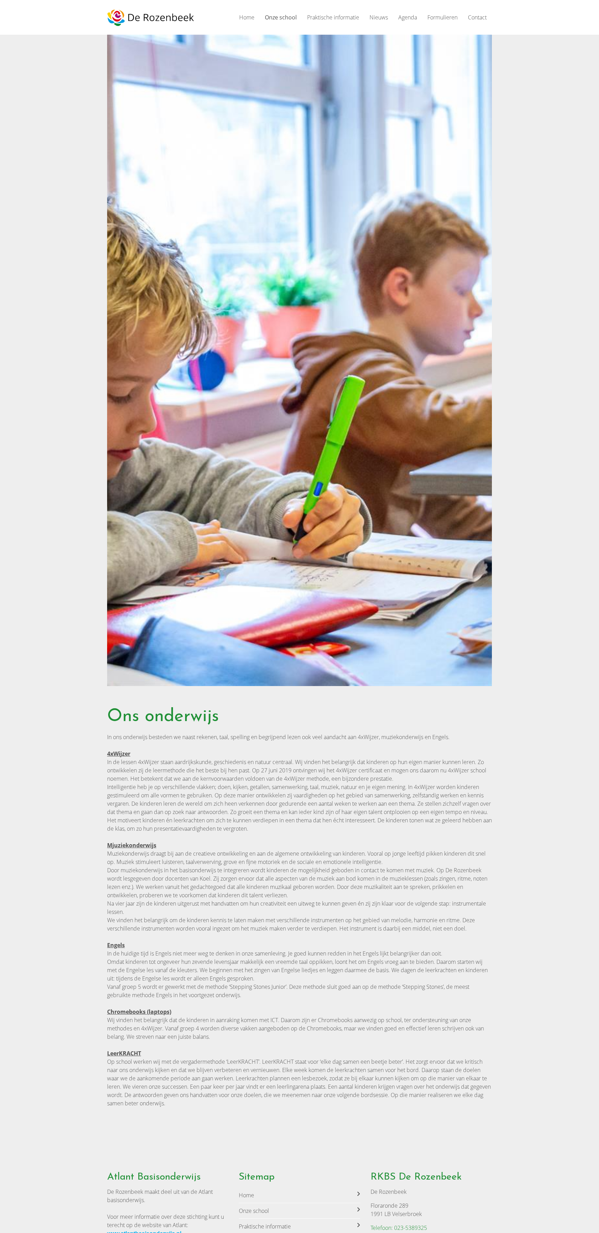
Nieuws (379, 17)
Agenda (407, 17)
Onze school (281, 17)
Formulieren (442, 17)
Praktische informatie (333, 17)
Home (246, 17)
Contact (477, 17)
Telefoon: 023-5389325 (399, 1228)
